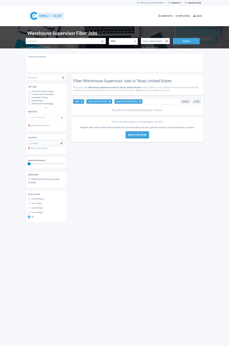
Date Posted (34, 194)
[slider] (29, 163)
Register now (137, 135)
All (32, 216)
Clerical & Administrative (42, 91)
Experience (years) (36, 160)
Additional (33, 174)
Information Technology (42, 103)
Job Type (32, 86)
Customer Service (39, 97)
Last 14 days (37, 207)
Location (32, 137)
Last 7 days (36, 203)
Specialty (32, 111)
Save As (185, 101)
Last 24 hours (37, 198)
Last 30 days (37, 212)
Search (186, 41)
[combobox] (123, 41)
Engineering (37, 100)
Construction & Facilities (42, 94)
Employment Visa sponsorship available (44, 181)
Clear (196, 101)
